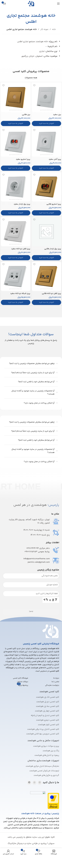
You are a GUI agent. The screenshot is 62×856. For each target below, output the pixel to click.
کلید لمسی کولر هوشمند (48, 724)
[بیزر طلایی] (15, 97)
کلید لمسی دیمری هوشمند (47, 720)
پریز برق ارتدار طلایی (52, 248)
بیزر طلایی (26, 114)
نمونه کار (44, 29)
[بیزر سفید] (46, 97)
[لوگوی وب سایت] (31, 3)
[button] (46, 123)
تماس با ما (55, 681)
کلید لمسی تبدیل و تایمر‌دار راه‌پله (45, 715)
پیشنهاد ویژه (22, 685)
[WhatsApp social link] (34, 783)
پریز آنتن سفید (55, 159)
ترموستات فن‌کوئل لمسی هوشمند (44, 770)
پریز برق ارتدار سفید (22, 204)
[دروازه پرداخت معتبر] (53, 801)
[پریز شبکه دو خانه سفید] (15, 276)
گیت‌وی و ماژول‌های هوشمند (46, 775)
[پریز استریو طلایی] (46, 186)
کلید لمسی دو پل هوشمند (47, 701)
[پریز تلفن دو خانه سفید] (15, 231)
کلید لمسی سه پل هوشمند (47, 706)
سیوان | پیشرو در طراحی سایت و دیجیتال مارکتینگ (31, 843)
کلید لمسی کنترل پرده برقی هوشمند (43, 729)
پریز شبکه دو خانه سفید (20, 293)
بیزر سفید (57, 114)
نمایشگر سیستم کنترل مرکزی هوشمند (42, 766)
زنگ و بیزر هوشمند (51, 750)
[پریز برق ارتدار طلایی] (46, 231)
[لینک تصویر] (50, 631)
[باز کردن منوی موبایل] (58, 3)
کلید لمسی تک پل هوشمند (47, 697)
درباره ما (56, 678)
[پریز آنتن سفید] (46, 142)
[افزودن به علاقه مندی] (34, 85)
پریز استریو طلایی (53, 204)
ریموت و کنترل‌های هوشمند (46, 755)
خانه (54, 29)
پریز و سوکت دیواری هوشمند (46, 746)
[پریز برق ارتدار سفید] (15, 187)
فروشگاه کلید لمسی (20, 678)
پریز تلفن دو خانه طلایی (51, 293)
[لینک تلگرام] (29, 783)
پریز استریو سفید (23, 159)
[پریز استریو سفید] (15, 142)
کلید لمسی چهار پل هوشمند (47, 710)
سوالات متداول (22, 681)
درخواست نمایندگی (52, 685)
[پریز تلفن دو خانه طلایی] (46, 276)
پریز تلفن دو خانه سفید (20, 248)
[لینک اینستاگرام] (39, 783)
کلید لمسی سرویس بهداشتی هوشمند (42, 733)
